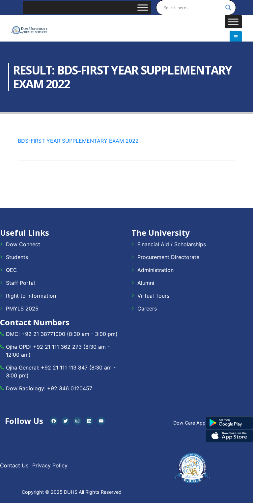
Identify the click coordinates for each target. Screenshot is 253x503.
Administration (155, 270)
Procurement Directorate (168, 257)
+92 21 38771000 (43, 334)
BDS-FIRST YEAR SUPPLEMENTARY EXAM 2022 (78, 140)
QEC (11, 270)
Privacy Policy (50, 465)
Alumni (145, 283)
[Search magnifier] (228, 7)
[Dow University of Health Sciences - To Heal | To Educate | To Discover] (29, 30)
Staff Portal (20, 283)
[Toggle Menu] (142, 7)
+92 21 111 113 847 (64, 367)
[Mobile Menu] (236, 36)
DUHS (70, 492)
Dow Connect (23, 244)
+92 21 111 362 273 (57, 346)
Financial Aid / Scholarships (171, 244)
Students (17, 257)
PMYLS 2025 (22, 308)
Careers (147, 308)
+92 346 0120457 (69, 388)
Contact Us (14, 465)
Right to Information (31, 295)
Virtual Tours (153, 295)
